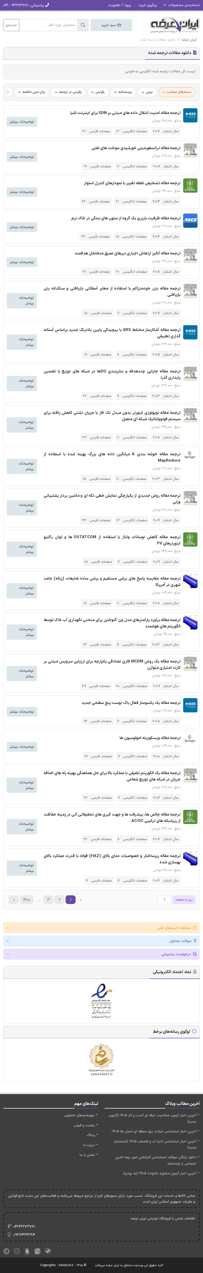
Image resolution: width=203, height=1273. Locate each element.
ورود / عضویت (119, 5)
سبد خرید (109, 25)
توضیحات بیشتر (22, 122)
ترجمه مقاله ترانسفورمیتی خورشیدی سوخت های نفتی (136, 148)
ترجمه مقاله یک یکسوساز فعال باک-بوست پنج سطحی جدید (131, 703)
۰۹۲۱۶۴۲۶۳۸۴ (24, 1235)
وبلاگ (91, 1135)
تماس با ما (87, 1155)
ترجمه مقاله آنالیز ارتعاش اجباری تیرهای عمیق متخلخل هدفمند (128, 253)
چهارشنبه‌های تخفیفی (79, 1115)
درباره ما (89, 1145)
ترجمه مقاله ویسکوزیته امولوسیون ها (150, 738)
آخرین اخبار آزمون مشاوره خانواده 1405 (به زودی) (159, 1173)
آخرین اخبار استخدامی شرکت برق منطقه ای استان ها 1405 (154, 1131)
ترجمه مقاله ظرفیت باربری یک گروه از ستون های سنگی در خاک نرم (126, 218)
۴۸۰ (26, 900)
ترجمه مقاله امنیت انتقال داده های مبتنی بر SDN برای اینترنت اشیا (125, 113)
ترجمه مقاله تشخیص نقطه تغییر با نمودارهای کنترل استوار (132, 183)
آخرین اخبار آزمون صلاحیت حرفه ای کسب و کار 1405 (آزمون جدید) (152, 1118)
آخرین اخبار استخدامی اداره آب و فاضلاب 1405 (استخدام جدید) (155, 1144)
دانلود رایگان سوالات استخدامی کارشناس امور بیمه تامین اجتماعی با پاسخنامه (155, 1160)
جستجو (11, 25)
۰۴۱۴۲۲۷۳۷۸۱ (24, 1226)
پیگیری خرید (148, 5)
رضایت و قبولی (84, 1125)
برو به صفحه (184, 899)
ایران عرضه (189, 39)
